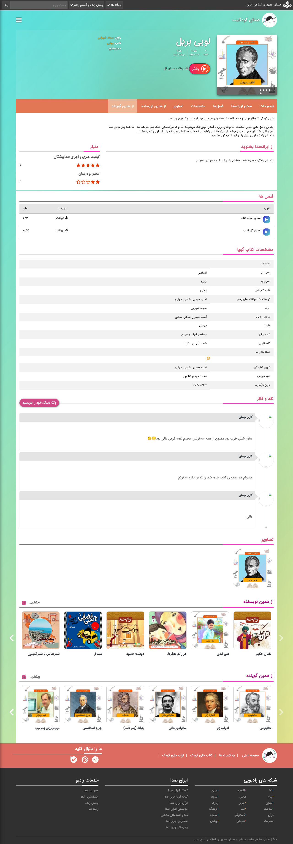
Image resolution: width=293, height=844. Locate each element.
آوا (270, 790)
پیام (270, 796)
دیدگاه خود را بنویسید (36, 403)
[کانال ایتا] (84, 761)
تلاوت (214, 796)
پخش (196, 69)
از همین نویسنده (153, 106)
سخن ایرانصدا (241, 106)
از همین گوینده (123, 106)
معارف (213, 815)
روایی (110, 43)
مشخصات (198, 106)
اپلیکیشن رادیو (89, 796)
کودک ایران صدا (178, 790)
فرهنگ (213, 808)
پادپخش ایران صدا (176, 827)
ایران (214, 790)
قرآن (271, 815)
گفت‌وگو (240, 815)
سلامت (268, 808)
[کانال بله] (73, 761)
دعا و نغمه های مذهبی (174, 815)
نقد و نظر (265, 399)
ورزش (213, 821)
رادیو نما (93, 808)
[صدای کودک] (95, 761)
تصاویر (178, 106)
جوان (242, 803)
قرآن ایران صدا (179, 803)
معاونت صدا (91, 790)
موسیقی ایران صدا (176, 808)
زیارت (215, 803)
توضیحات (267, 106)
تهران (269, 803)
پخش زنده (91, 803)
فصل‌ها (218, 106)
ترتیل (242, 796)
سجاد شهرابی (106, 37)
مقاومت (269, 821)
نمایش (241, 821)
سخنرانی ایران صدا (176, 821)
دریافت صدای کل (174, 68)
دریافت (60, 218)
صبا (243, 808)
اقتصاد (241, 790)
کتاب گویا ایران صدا (176, 796)
